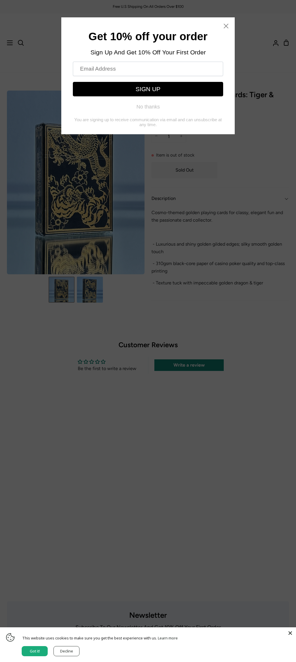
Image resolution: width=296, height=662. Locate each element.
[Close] (290, 633)
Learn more (168, 638)
